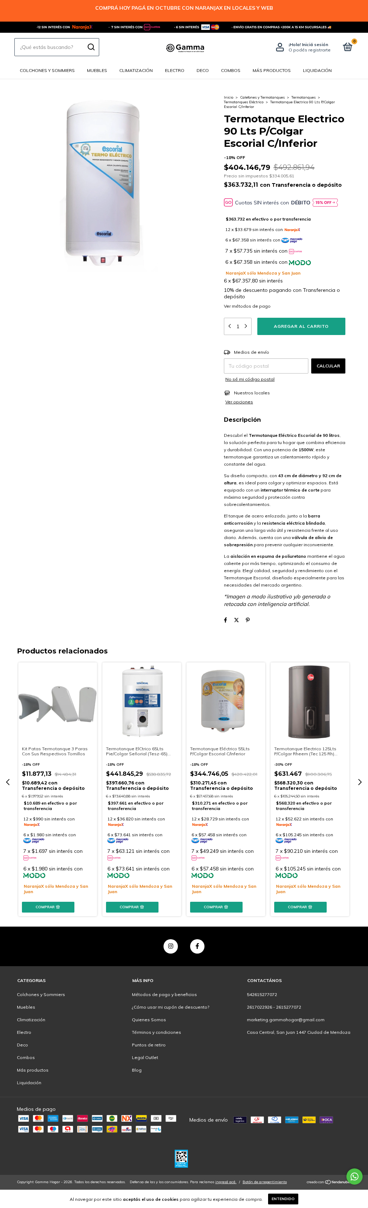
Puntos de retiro (149, 1045)
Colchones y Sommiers (47, 70)
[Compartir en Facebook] (225, 620)
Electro (174, 70)
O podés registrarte (310, 50)
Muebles (97, 70)
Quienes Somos (149, 1019)
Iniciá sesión (315, 44)
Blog (137, 1070)
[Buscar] (91, 47)
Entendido (283, 1198)
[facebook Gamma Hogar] (197, 946)
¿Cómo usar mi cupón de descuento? (170, 1007)
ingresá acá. (225, 1182)
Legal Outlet (145, 1057)
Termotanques (303, 97)
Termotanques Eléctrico (243, 102)
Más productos (272, 70)
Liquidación (317, 70)
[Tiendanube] (328, 1183)
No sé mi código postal (250, 379)
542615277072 (262, 994)
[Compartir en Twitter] (236, 620)
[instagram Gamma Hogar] (171, 946)
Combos (230, 70)
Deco (203, 70)
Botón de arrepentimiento (265, 1182)
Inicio (228, 97)
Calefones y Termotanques (262, 97)
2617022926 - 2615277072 (274, 1007)
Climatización (136, 70)
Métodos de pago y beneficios (164, 994)
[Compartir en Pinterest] (248, 620)
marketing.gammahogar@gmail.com (286, 1019)
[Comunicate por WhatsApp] (354, 1176)
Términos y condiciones (156, 1032)
